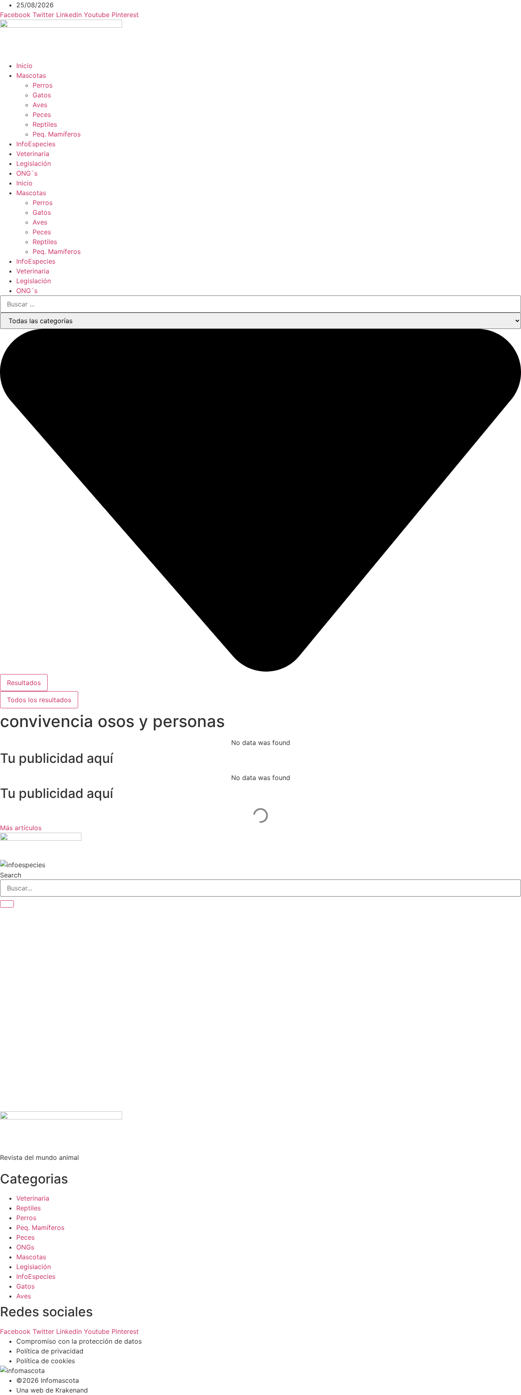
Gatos (42, 95)
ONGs (25, 1247)
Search (10, 875)
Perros (43, 85)
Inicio (24, 66)
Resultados (24, 683)
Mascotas (31, 75)
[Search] (7, 904)
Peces (42, 114)
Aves (40, 105)
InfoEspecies (35, 144)
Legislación (33, 163)
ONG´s (26, 173)
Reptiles (45, 124)
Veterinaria (32, 154)
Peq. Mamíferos (57, 134)
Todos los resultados (39, 700)
